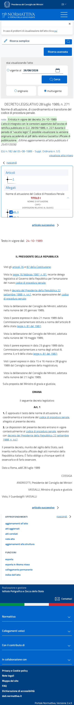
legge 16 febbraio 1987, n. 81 (29, 274)
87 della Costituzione (39, 267)
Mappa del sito (10, 681)
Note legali (8, 676)
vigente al (16, 70)
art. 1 (16, 212)
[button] (57, 70)
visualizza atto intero (61, 155)
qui (55, 31)
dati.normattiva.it (12, 696)
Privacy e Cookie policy (15, 671)
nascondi (12, 163)
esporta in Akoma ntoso (17, 564)
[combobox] (37, 41)
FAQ (4, 686)
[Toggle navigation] (64, 14)
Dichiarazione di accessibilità (18, 691)
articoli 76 (18, 267)
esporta (9, 559)
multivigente (54, 91)
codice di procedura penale (30, 283)
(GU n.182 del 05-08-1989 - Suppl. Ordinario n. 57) (30, 151)
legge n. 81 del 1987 (29, 326)
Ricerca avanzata (58, 52)
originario (23, 91)
